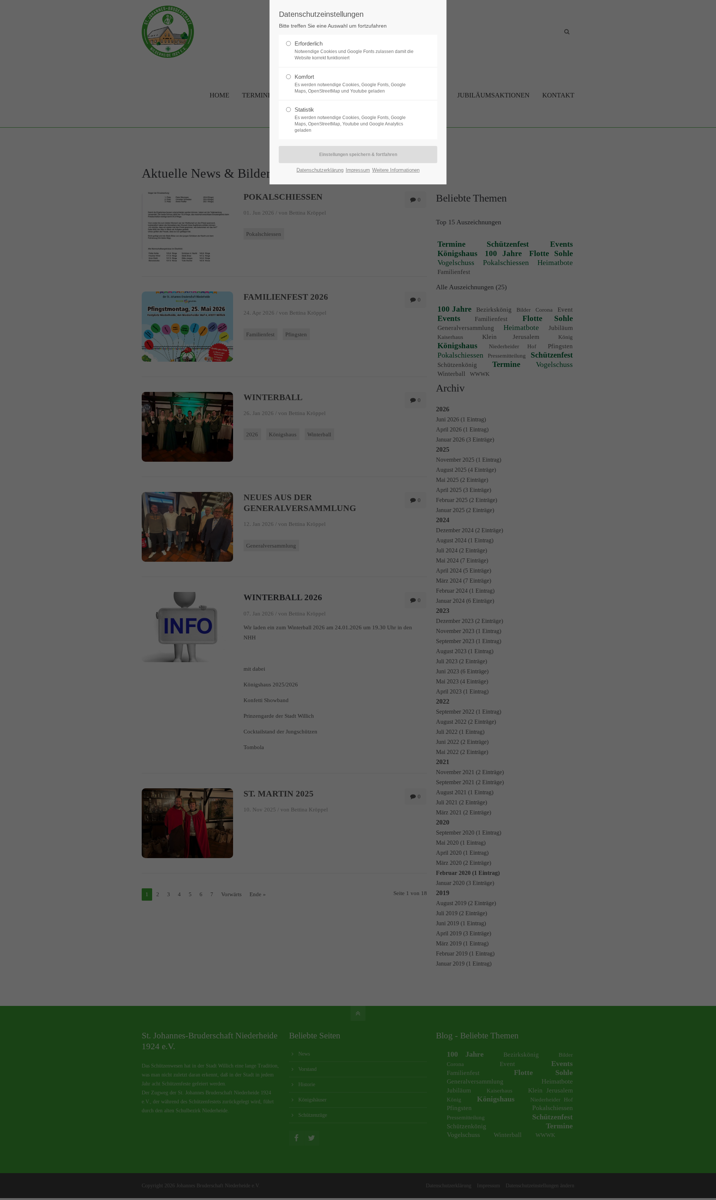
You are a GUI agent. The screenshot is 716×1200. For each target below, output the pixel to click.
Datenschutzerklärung (319, 170)
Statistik (304, 109)
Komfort (304, 77)
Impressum (358, 170)
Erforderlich (309, 43)
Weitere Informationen (396, 170)
